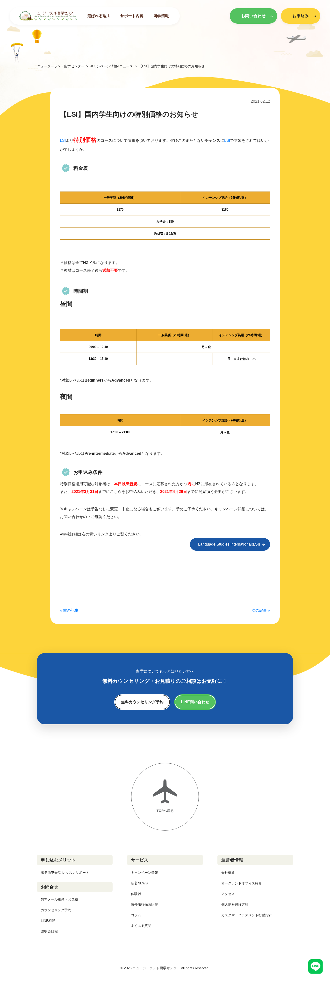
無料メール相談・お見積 (59, 899)
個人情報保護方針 (234, 904)
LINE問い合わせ (195, 702)
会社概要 (228, 872)
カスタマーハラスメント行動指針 (246, 915)
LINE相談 (48, 921)
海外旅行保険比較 (144, 904)
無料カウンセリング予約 (142, 702)
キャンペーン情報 (144, 872)
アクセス (228, 894)
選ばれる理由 (98, 16)
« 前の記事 (69, 610)
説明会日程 (49, 931)
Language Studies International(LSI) (229, 544)
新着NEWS (139, 883)
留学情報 (161, 16)
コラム (136, 915)
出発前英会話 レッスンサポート (65, 872)
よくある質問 (141, 926)
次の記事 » (260, 610)
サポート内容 (131, 16)
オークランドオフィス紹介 (241, 883)
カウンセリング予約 (56, 910)
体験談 (136, 894)
